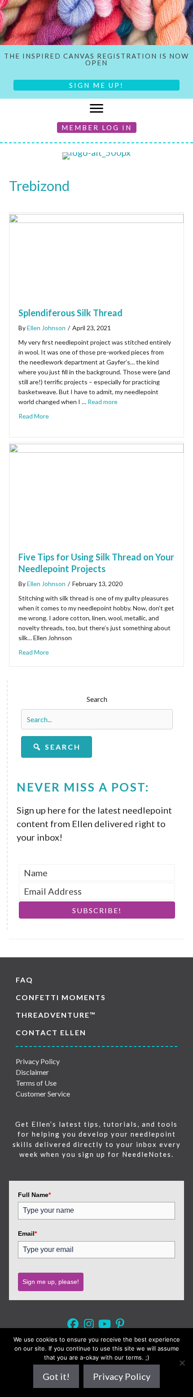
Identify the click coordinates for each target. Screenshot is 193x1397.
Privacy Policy (38, 1061)
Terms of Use (36, 1082)
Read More (33, 416)
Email (27, 1233)
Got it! (56, 1376)
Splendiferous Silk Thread (70, 312)
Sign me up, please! (50, 1281)
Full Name (34, 1194)
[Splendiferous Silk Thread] (96, 219)
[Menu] (96, 108)
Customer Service (43, 1093)
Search (97, 699)
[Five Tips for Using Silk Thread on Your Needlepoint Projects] (96, 449)
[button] (56, 746)
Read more (103, 401)
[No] (181, 1362)
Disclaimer (32, 1072)
